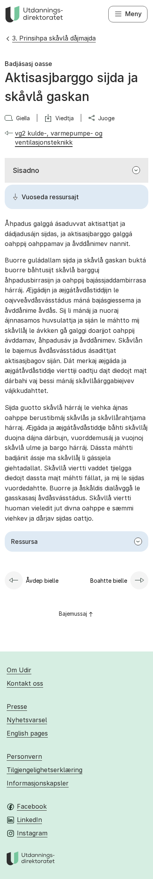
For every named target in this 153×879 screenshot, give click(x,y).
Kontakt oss (25, 683)
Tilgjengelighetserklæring (44, 770)
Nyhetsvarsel (27, 720)
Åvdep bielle (42, 580)
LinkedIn (29, 820)
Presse (17, 706)
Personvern (24, 756)
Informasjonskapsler (38, 783)
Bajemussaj (73, 613)
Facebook (32, 806)
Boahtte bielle (108, 580)
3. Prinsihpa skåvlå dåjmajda (54, 38)
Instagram (32, 833)
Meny (133, 14)
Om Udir (19, 670)
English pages (27, 733)
